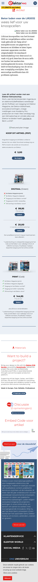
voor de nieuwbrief (20, 444)
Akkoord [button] (7, 578)
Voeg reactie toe (18, 413)
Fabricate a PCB (19, 393)
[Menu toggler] (3, 3)
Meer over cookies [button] (10, 573)
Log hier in (27, 119)
